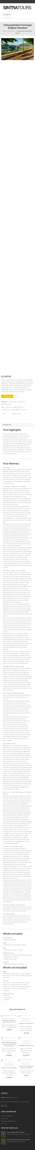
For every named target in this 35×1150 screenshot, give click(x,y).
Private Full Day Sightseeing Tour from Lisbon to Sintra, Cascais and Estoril (9, 1044)
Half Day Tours (26, 1062)
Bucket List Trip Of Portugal (9, 1067)
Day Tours (5, 1018)
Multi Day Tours (13, 401)
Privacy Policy (4, 1118)
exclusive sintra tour (18, 407)
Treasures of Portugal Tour (26, 1023)
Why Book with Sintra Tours (8, 1121)
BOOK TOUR (8, 396)
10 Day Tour (8, 407)
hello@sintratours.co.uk (11, 1097)
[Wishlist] (16, 396)
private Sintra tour (6, 409)
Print (4, 413)
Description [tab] (7, 425)
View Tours (4, 1124)
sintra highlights (16, 409)
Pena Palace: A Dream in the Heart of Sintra (18, 1139)
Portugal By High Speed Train (26, 1045)
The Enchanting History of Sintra (15, 1132)
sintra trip (24, 409)
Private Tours (11, 31)
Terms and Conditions (7, 1116)
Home (4, 31)
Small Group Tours (6, 404)
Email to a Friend (16, 413)
